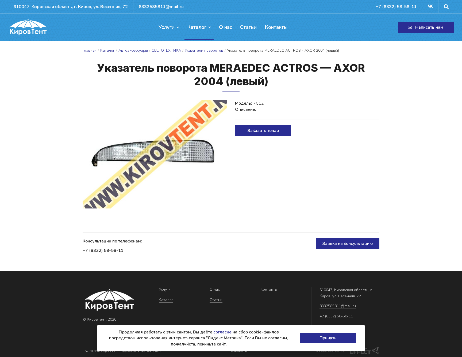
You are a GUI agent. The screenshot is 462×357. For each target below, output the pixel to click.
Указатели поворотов (204, 50)
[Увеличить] (155, 154)
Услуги (167, 27)
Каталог (196, 27)
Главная (90, 50)
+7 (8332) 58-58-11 (396, 6)
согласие (222, 332)
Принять (328, 338)
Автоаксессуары (133, 50)
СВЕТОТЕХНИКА (166, 50)
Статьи (248, 27)
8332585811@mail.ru (161, 6)
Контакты (276, 27)
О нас (225, 27)
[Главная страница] (28, 27)
